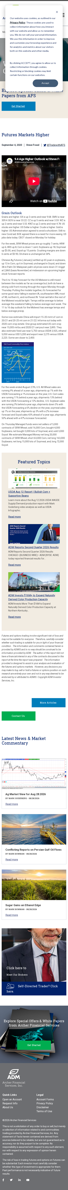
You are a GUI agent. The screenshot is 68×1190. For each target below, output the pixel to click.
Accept (45, 83)
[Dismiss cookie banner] (57, 12)
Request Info (9, 1103)
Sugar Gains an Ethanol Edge (23, 905)
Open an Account (12, 1099)
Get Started (18, 106)
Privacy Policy (44, 1103)
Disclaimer (42, 1107)
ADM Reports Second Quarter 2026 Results (33, 547)
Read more (14, 516)
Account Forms (45, 1099)
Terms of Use (44, 1111)
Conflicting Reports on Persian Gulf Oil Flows (33, 849)
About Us (7, 1107)
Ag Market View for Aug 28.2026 (25, 794)
